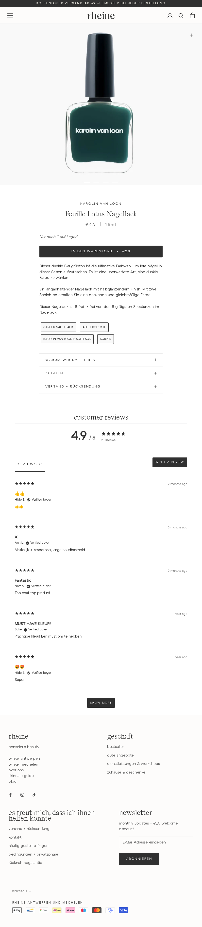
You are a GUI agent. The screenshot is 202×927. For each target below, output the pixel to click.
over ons (16, 770)
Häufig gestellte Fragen (29, 846)
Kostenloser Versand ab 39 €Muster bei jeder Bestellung (101, 3)
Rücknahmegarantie (25, 863)
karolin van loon (101, 203)
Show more (101, 703)
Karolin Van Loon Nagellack (67, 339)
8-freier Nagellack (58, 327)
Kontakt (15, 837)
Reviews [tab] (30, 464)
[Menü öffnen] (10, 15)
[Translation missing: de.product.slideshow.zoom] (191, 35)
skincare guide (21, 776)
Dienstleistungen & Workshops (133, 764)
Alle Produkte (94, 327)
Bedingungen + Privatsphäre (33, 854)
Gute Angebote (120, 755)
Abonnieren (139, 858)
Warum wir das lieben (70, 360)
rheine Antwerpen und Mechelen (47, 902)
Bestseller (115, 747)
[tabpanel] (101, 594)
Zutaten (54, 373)
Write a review (169, 462)
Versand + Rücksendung (73, 386)
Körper (105, 339)
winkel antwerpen (24, 758)
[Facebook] (10, 795)
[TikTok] (34, 795)
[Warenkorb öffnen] (192, 15)
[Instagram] (22, 795)
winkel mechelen (23, 764)
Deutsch (19, 891)
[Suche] (181, 15)
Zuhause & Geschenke (126, 772)
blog (13, 781)
